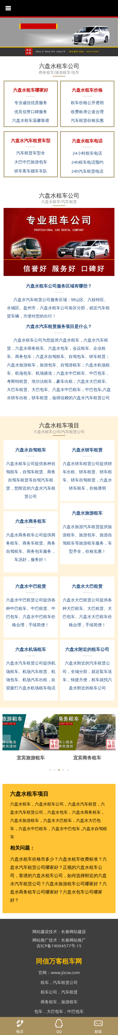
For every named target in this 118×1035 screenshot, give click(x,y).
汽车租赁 (69, 992)
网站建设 (40, 931)
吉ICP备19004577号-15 (59, 945)
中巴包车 (75, 1011)
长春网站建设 (73, 931)
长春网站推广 (73, 940)
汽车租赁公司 (65, 982)
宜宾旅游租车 (31, 757)
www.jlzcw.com (65, 972)
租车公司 (49, 992)
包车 (38, 1011)
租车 (45, 982)
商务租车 (49, 1001)
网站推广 (40, 940)
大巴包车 (55, 1011)
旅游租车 (69, 1001)
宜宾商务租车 (87, 757)
